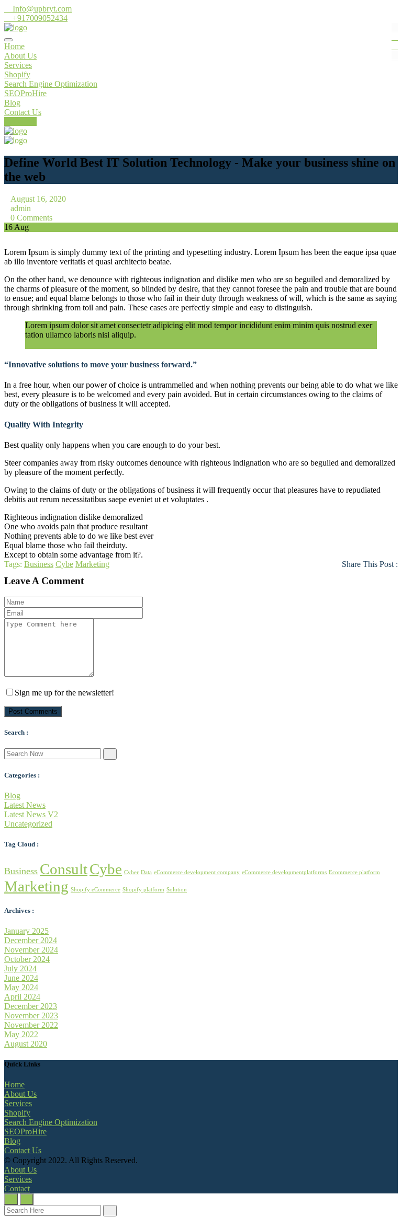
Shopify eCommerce (95, 889)
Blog (12, 102)
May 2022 (21, 1034)
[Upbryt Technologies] (15, 27)
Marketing (92, 564)
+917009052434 (39, 18)
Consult (63, 869)
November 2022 (31, 1024)
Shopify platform (143, 889)
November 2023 (31, 1015)
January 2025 (26, 930)
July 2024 (20, 968)
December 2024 (30, 940)
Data (146, 872)
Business (38, 564)
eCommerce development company (197, 872)
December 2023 (30, 1006)
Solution (176, 889)
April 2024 (22, 996)
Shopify (17, 74)
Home (14, 46)
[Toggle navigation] (8, 39)
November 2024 (31, 949)
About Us (20, 55)
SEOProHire (25, 93)
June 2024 (21, 977)
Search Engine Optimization (50, 83)
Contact (17, 1188)
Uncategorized (28, 823)
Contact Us (22, 112)
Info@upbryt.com (41, 8)
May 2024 (21, 987)
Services (18, 65)
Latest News (25, 804)
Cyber (131, 872)
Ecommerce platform (354, 872)
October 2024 (27, 959)
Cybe (64, 564)
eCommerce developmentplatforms (284, 872)
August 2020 (25, 1043)
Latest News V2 (31, 814)
